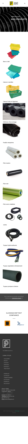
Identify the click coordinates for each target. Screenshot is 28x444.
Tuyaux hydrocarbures (10, 245)
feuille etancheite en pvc (8, 439)
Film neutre (6, 163)
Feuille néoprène (8, 142)
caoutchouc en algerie (4, 421)
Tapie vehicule (12, 441)
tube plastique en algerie (12, 432)
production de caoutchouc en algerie (17, 421)
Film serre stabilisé (9, 204)
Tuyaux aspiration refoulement (12, 266)
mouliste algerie (6, 428)
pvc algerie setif (3, 434)
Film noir (5, 183)
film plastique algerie (14, 428)
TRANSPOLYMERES (8, 377)
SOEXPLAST (6, 381)
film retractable (11, 429)
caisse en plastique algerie (14, 418)
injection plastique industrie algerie (20, 422)
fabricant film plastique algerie (8, 431)
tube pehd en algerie (9, 435)
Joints (5, 224)
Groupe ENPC (7, 358)
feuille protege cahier (4, 441)
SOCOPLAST (7, 379)
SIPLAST (6, 360)
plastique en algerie (4, 417)
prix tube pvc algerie (22, 432)
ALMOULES (6, 364)
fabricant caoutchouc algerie (6, 422)
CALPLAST (6, 362)
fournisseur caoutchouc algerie (21, 419)
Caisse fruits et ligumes (10, 101)
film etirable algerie (19, 431)
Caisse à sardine (8, 82)
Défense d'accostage (10, 122)
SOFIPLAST (6, 366)
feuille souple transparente (20, 439)
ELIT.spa (17, 411)
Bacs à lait (6, 61)
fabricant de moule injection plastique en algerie (10, 424)
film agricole (22, 428)
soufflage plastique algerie (18, 425)
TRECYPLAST (7, 368)
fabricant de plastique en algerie (15, 417)
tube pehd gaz (17, 435)
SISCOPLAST (7, 383)
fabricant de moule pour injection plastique (9, 427)
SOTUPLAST (6, 375)
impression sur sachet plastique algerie (17, 437)
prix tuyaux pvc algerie (12, 434)
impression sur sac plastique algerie (7, 438)
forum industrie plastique (8, 419)
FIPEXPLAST (6, 373)
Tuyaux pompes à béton (10, 286)
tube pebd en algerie (4, 437)
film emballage (18, 429)
